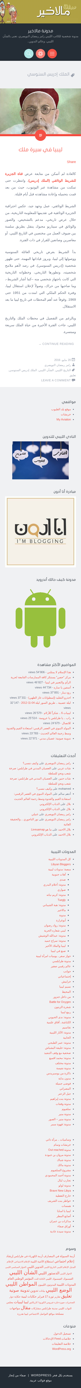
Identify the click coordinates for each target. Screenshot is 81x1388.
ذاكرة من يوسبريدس (59, 1073)
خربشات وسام (62, 1144)
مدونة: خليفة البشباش (58, 1047)
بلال (68, 804)
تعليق (73, 375)
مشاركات (36, 1308)
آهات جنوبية (59, 874)
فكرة (56, 1302)
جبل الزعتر (64, 1093)
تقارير (57, 1296)
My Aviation (64, 419)
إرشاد (9, 1256)
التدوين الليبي (35, 1266)
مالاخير (61, 910)
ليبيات (18, 1302)
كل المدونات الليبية (59, 859)
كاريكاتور (33, 1302)
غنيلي (34, 814)
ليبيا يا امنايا (64, 1211)
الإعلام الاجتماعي (22, 1261)
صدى (63, 879)
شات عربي (64, 768)
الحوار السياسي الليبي (15, 1267)
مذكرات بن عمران (60, 1221)
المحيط (66, 991)
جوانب (67, 971)
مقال (26, 1307)
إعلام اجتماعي (64, 1261)
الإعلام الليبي (63, 1267)
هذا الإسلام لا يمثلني (59, 672)
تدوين (34, 1290)
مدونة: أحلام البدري (54, 884)
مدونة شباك (64, 1160)
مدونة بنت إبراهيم (60, 1098)
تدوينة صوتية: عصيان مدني (55, 738)
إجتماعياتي (64, 976)
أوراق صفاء (64, 1226)
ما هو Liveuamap (41, 829)
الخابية (67, 1037)
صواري (61, 889)
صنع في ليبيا (58, 950)
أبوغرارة (61, 920)
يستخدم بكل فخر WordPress (52, 1375)
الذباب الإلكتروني (50, 804)
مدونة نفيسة (63, 1068)
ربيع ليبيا (66, 1012)
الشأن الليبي (46, 370)
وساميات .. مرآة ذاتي (58, 1139)
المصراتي (65, 1088)
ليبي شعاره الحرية (55, 930)
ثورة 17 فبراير (45, 1296)
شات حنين (64, 778)
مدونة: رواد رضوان (55, 925)
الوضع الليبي (59, 1290)
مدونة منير (65, 1114)
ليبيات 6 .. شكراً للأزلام (57, 712)
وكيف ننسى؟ (30, 763)
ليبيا (26, 1302)
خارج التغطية (63, 1195)
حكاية (17, 1296)
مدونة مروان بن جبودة (58, 1154)
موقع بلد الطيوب (61, 409)
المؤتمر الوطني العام (20, 1278)
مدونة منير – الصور (60, 1119)
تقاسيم (66, 1027)
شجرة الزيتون (62, 1007)
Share (71, 162)
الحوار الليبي (66, 1273)
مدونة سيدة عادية (60, 1231)
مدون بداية (64, 1078)
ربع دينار (66, 692)
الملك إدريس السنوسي (23, 370)
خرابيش (66, 981)
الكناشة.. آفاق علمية (59, 1022)
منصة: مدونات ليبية (59, 869)
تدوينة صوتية (19, 1290)
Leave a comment (56, 380)
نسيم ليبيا (65, 986)
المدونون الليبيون (47, 1284)
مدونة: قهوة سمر (61, 1124)
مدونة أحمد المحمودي (58, 1175)
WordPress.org (61, 1348)
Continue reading (56, 343)
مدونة (62, 915)
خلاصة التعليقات (61, 1343)
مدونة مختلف (63, 1063)
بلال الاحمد (64, 829)
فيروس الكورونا (45, 1302)
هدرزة (20, 1313)
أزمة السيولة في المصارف (59, 1256)
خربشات (66, 414)
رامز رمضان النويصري (57, 365)
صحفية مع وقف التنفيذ (57, 1052)
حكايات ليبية (29, 1296)
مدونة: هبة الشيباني (54, 905)
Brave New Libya (60, 1190)
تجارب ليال (64, 1180)
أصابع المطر (64, 1216)
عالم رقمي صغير (61, 966)
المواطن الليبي (21, 1284)
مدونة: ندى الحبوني (59, 1017)
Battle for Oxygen (60, 1001)
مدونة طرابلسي (61, 961)
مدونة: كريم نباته (56, 894)
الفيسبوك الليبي (54, 1279)
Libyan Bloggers (61, 864)
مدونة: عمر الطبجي (59, 1042)
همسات (66, 1205)
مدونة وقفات (63, 1103)
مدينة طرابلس (50, 1308)
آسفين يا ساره (62, 687)
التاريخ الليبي (63, 370)
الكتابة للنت (39, 1279)
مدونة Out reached (59, 1149)
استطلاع (49, 1261)
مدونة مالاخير (40, 31)
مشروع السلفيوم (61, 1170)
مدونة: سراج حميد (55, 940)
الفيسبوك (68, 1278)
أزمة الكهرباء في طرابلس (28, 1256)
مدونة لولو (65, 1185)
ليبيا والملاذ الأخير (55, 945)
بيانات (42, 1290)
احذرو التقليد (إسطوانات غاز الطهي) (49, 697)
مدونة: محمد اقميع (60, 1058)
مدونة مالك (64, 1165)
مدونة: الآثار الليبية (60, 1032)
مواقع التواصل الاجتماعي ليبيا (39, 1314)
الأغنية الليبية (37, 1261)
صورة (62, 1302)
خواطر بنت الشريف (59, 1200)
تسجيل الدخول (62, 1333)
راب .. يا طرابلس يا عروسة (55, 718)
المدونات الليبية (66, 1284)
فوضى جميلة (63, 1083)
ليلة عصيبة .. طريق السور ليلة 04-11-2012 (46, 702)
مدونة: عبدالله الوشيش (52, 935)
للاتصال (66, 723)
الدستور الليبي (48, 1273)
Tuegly (62, 899)
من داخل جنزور (62, 996)
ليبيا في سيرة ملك (40, 149)
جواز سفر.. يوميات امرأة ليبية (53, 956)
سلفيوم (66, 1109)
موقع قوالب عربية (41, 1380)
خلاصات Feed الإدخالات (57, 1338)
